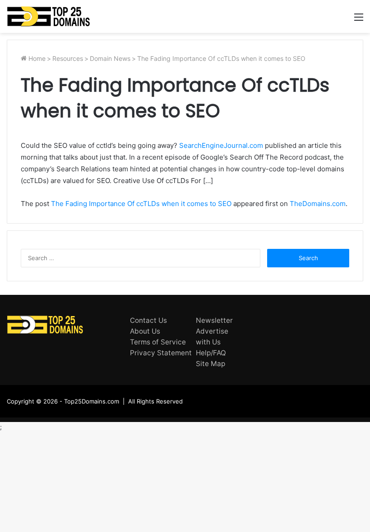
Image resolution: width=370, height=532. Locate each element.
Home (36, 58)
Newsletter (214, 320)
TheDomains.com (318, 203)
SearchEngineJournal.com (221, 145)
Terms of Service (158, 342)
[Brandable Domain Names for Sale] (48, 16)
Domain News (110, 58)
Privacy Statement (161, 353)
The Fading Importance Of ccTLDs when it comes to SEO (141, 203)
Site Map (210, 363)
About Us (145, 331)
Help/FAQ (211, 353)
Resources (67, 58)
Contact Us (148, 320)
